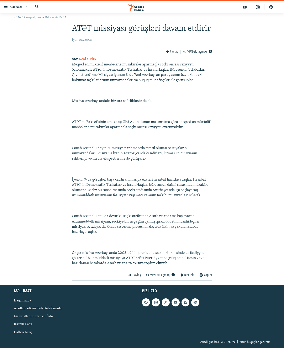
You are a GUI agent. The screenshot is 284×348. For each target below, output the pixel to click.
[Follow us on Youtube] (175, 302)
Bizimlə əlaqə (23, 324)
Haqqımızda (22, 300)
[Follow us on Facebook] (146, 302)
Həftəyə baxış (23, 332)
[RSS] (185, 302)
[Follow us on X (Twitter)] (166, 302)
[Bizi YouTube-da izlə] (244, 7)
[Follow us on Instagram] (156, 302)
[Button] (172, 51)
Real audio (87, 59)
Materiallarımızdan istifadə (33, 316)
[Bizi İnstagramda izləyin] (257, 7)
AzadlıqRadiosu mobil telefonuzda (38, 308)
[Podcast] (195, 302)
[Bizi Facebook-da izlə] (270, 7)
